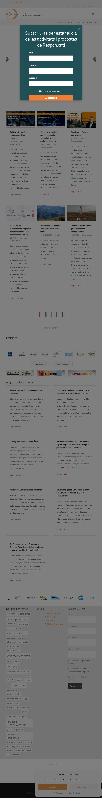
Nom (31, 53)
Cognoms (33, 65)
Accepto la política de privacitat (52, 91)
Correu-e (33, 78)
